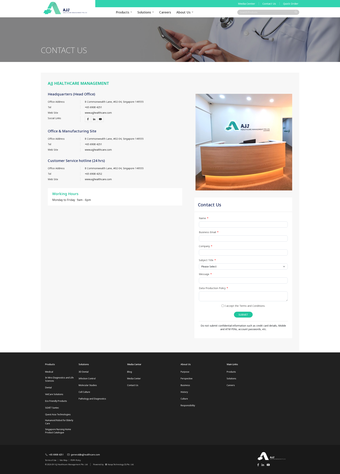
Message (205, 274)
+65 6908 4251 (93, 107)
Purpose (185, 371)
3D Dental (84, 371)
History (184, 391)
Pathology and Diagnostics (92, 398)
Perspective (186, 378)
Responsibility (188, 405)
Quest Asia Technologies (58, 414)
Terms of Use (50, 460)
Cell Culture (84, 391)
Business (185, 385)
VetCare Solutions (54, 394)
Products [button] (122, 12)
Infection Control (87, 378)
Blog (129, 371)
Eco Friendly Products (56, 400)
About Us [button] (183, 12)
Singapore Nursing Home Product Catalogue (58, 431)
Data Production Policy (213, 288)
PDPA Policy (75, 460)
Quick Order (290, 3)
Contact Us (269, 3)
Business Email (209, 232)
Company (205, 246)
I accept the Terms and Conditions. (245, 305)
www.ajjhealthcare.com (98, 112)
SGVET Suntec (52, 407)
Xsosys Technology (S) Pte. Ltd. (121, 464)
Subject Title (207, 260)
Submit (243, 314)
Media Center (246, 3)
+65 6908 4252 (93, 173)
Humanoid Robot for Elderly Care (59, 422)
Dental (48, 387)
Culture (184, 398)
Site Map (63, 460)
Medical (49, 371)
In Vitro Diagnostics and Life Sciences (59, 379)
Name (203, 218)
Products (231, 371)
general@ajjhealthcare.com (85, 454)
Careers (165, 12)
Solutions (144, 12)
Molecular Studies (88, 385)
